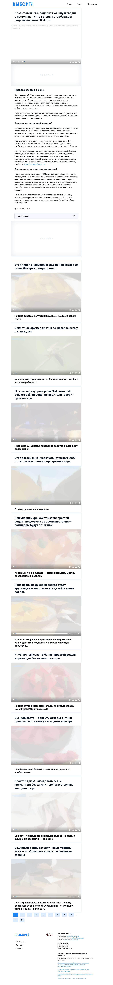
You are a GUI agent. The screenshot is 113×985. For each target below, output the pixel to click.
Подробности (23, 216)
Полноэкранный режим (76, 61)
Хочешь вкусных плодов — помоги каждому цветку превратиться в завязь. (45, 574)
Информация (73, 61)
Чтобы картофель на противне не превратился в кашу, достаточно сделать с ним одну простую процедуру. (43, 642)
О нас (69, 4)
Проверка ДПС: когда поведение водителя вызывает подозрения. (46, 447)
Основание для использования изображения (72, 978)
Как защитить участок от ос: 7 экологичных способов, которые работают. (46, 380)
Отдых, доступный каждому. (32, 509)
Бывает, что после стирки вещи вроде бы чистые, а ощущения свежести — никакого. (45, 837)
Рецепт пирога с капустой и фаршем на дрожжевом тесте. (45, 317)
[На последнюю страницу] (22, 920)
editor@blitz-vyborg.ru (71, 939)
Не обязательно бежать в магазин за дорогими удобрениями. (42, 770)
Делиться (79, 61)
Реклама (19, 948)
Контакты (92, 4)
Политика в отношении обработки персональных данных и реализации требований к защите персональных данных (73, 964)
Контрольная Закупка (34, 164)
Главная (22, 935)
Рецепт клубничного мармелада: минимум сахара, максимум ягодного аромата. (44, 707)
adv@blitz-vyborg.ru (78, 938)
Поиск (80, 4)
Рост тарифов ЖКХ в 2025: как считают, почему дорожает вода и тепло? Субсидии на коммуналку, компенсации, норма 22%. (44, 905)
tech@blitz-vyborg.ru (73, 936)
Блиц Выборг (22, 4)
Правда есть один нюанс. (29, 89)
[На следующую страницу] (15, 920)
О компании (20, 942)
